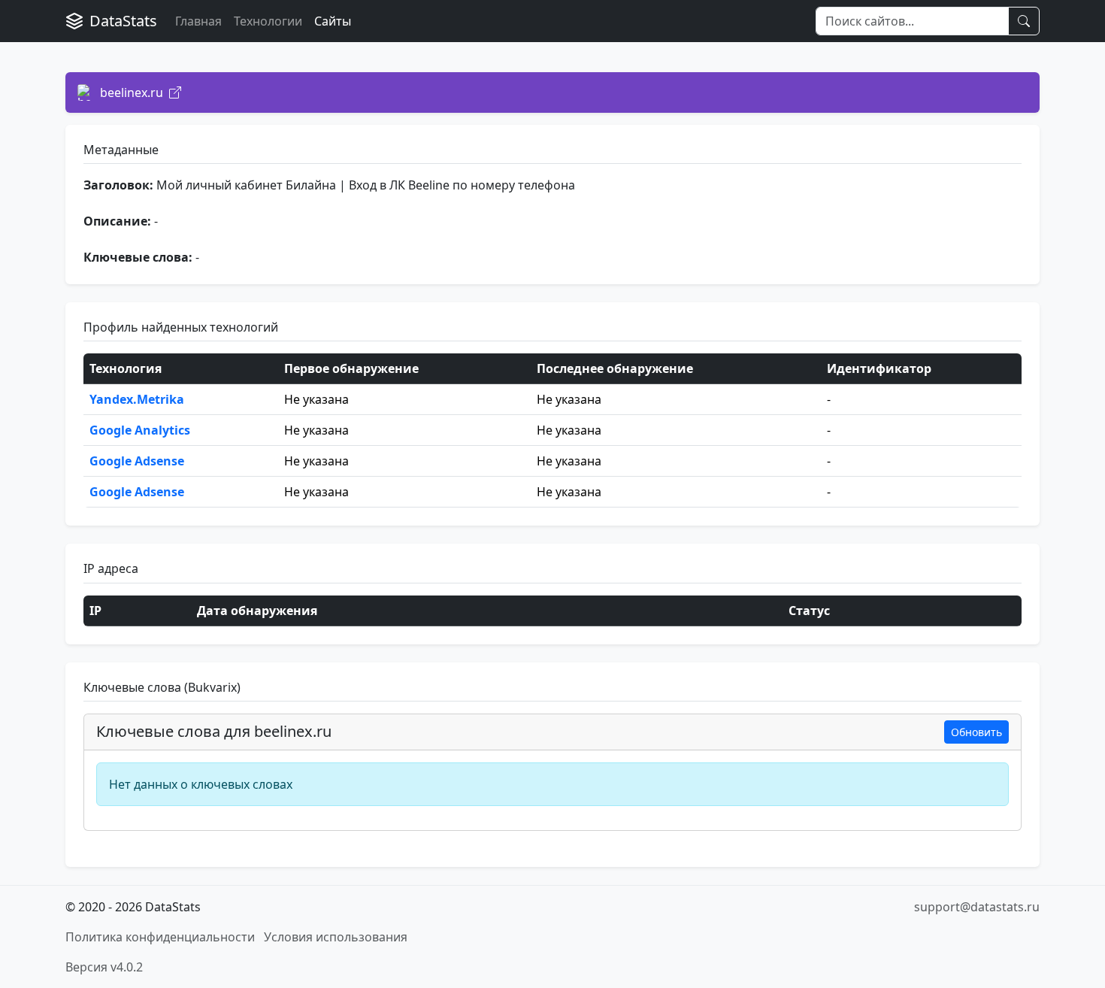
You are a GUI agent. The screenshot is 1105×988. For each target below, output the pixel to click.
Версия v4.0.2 (104, 967)
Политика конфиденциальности (160, 937)
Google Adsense (136, 461)
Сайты (332, 21)
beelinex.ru (131, 92)
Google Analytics (139, 430)
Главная (198, 21)
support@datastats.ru (977, 907)
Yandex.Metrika (136, 399)
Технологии (268, 21)
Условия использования (335, 937)
